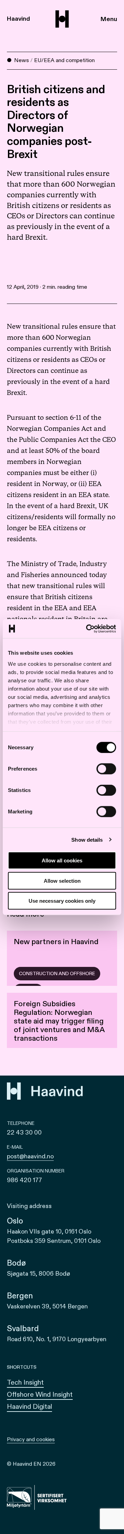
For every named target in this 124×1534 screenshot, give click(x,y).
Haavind (18, 19)
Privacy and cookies (31, 1439)
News (21, 60)
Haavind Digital (29, 1406)
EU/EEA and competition (64, 60)
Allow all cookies (62, 860)
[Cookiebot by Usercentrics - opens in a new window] (87, 628)
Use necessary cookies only (62, 901)
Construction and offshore (57, 974)
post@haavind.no (30, 1156)
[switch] (106, 768)
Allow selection (62, 880)
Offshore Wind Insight (40, 1394)
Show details (87, 839)
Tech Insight (25, 1382)
